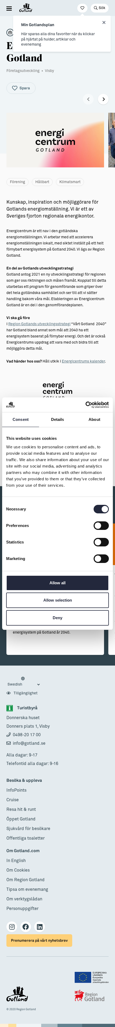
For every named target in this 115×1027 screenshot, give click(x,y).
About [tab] (94, 419)
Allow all (57, 583)
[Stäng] (103, 22)
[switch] (101, 525)
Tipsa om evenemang (27, 889)
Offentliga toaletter (25, 838)
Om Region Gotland (25, 880)
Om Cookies (18, 870)
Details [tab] (57, 419)
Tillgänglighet (25, 693)
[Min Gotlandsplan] (82, 8)
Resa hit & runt (21, 809)
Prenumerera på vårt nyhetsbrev (39, 940)
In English (16, 861)
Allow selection (57, 600)
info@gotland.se (29, 743)
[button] (88, 99)
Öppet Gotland (21, 819)
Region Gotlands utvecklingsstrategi (39, 324)
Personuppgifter (22, 909)
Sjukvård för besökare (28, 829)
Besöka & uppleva (24, 781)
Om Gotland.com (23, 851)
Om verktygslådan (24, 899)
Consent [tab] (21, 419)
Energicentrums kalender (83, 361)
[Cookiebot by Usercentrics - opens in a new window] (85, 404)
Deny (57, 617)
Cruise (12, 800)
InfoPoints (16, 790)
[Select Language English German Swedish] (23, 681)
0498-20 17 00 (27, 735)
